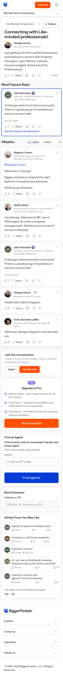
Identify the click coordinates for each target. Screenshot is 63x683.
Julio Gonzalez (22, 93)
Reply (18, 75)
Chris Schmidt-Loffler (26, 319)
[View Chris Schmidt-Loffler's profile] (7, 321)
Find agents (31, 478)
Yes (6, 593)
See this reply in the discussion (22, 131)
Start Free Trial (31, 423)
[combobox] (33, 461)
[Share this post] (33, 75)
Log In (11, 369)
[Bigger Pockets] (5, 5)
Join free (43, 4)
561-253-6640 (11, 121)
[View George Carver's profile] (7, 45)
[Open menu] (56, 4)
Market (8, 454)
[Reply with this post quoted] (26, 75)
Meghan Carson (23, 152)
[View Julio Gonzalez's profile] (8, 95)
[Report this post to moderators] (39, 75)
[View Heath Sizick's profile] (7, 207)
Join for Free (30, 369)
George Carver (22, 43)
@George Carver (15, 164)
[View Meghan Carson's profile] (7, 154)
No (13, 593)
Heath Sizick (21, 205)
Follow (52, 24)
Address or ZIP (12, 497)
